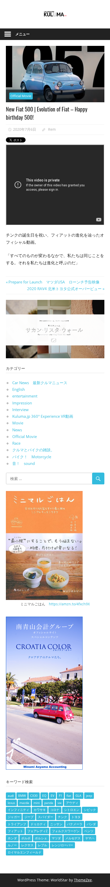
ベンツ (88, 831)
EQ (44, 795)
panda (48, 803)
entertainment (24, 396)
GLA (78, 795)
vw (59, 803)
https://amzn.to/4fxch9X (69, 603)
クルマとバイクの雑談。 (33, 449)
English (18, 389)
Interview (20, 409)
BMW (22, 795)
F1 (60, 795)
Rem (52, 129)
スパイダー (45, 817)
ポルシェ (41, 838)
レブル (42, 845)
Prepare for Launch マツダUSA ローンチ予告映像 (54, 281)
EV (52, 795)
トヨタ (76, 817)
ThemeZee (83, 880)
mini (37, 803)
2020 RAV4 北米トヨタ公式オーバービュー (64, 288)
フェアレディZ (37, 831)
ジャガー (14, 817)
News (17, 429)
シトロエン (71, 810)
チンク (62, 817)
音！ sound (23, 463)
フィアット (15, 831)
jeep (89, 795)
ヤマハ (89, 838)
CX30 (34, 795)
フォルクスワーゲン (66, 831)
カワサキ (40, 810)
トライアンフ (17, 824)
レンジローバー (62, 845)
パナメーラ (74, 824)
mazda (24, 803)
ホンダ (12, 838)
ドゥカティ (38, 824)
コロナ (54, 810)
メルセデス (73, 838)
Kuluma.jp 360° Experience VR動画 (42, 416)
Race (16, 443)
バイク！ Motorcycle (31, 456)
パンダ (91, 824)
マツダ (56, 838)
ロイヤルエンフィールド (24, 852)
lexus (11, 803)
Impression (22, 402)
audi (11, 795)
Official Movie (20, 96)
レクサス (27, 845)
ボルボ (25, 838)
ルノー (12, 845)
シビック (90, 810)
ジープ (29, 817)
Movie (17, 422)
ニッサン (56, 824)
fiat (69, 795)
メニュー (22, 34)
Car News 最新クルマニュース (39, 382)
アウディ (72, 803)
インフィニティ (18, 810)
